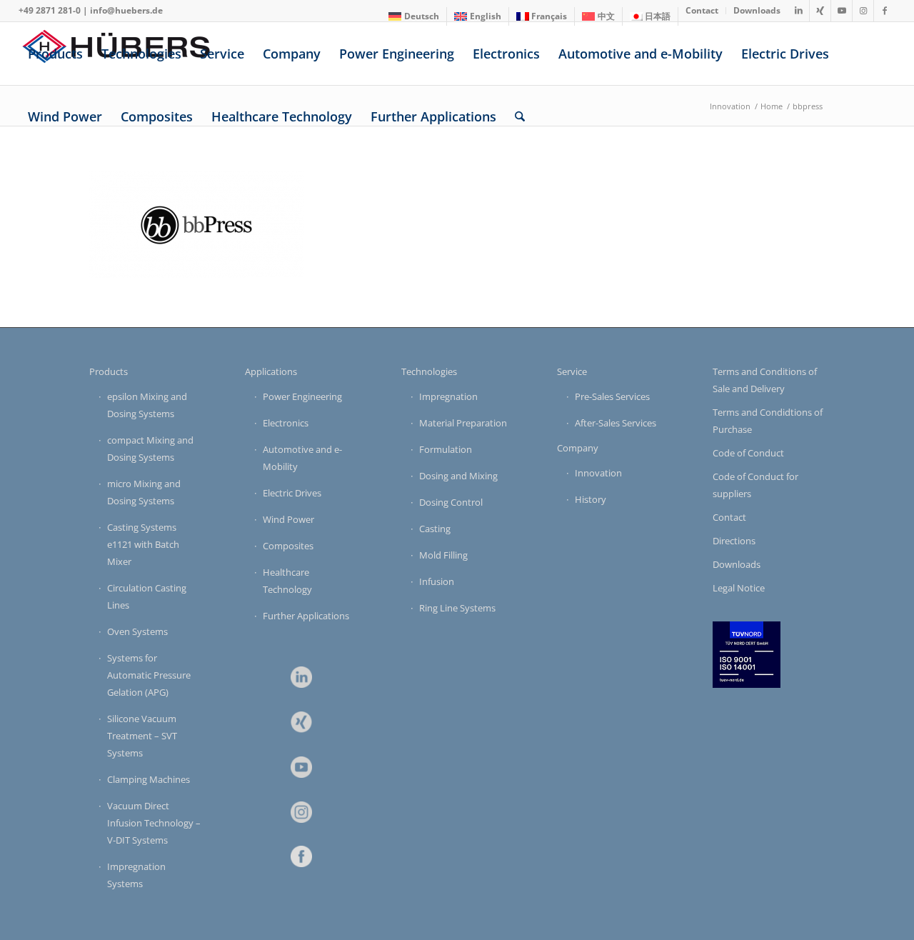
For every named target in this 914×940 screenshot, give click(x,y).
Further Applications (306, 615)
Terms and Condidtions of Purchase (768, 421)
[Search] (520, 116)
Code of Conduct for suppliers (755, 485)
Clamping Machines (148, 779)
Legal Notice (739, 587)
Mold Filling (443, 555)
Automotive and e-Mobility (302, 458)
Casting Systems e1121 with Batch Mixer (143, 544)
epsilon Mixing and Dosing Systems (147, 405)
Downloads (736, 564)
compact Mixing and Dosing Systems (150, 449)
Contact (729, 517)
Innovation (598, 472)
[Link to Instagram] (863, 10)
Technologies (429, 371)
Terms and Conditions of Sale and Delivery (765, 380)
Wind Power (288, 519)
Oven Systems (137, 631)
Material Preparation (463, 422)
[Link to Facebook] (884, 10)
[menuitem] (414, 16)
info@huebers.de (126, 10)
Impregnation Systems (136, 875)
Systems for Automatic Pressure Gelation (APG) (149, 675)
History (590, 499)
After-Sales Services (615, 422)
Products (108, 371)
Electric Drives (292, 492)
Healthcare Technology (287, 581)
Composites (288, 545)
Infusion (436, 581)
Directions (734, 540)
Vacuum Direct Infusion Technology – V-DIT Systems (154, 822)
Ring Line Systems (457, 607)
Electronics (285, 422)
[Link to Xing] (820, 10)
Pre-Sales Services (612, 396)
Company (577, 447)
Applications (271, 371)
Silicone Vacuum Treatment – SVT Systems (142, 735)
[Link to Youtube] (841, 10)
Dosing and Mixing (458, 475)
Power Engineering (302, 396)
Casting (435, 528)
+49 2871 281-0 (50, 10)
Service (572, 371)
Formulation (445, 449)
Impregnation (448, 396)
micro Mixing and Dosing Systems (144, 492)
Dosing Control (451, 502)
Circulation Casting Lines (146, 596)
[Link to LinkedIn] (798, 10)
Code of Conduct (748, 452)
